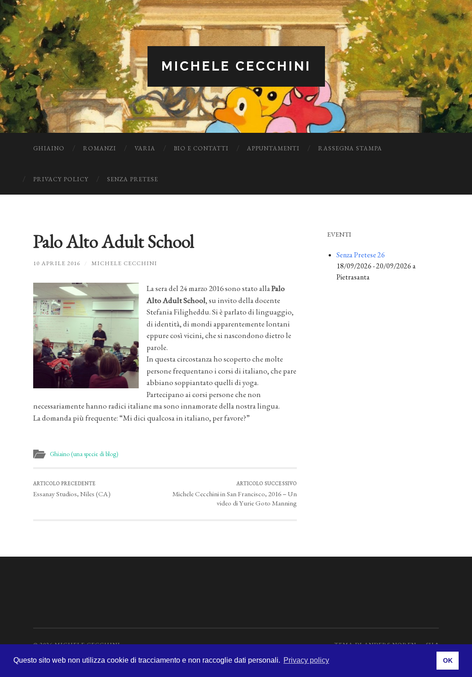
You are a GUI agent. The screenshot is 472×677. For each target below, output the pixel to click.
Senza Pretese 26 (360, 255)
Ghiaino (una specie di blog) (84, 454)
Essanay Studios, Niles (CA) (72, 489)
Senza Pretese (132, 179)
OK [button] (448, 660)
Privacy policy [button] (306, 660)
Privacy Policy (60, 179)
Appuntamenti (273, 148)
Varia (145, 148)
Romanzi (99, 148)
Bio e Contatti (201, 148)
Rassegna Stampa (350, 148)
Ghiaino (49, 148)
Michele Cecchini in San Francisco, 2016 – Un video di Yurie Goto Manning (234, 494)
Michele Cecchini (236, 66)
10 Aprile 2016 (56, 263)
